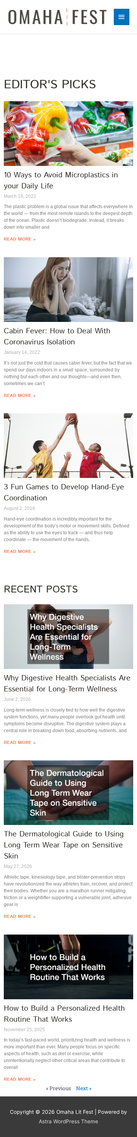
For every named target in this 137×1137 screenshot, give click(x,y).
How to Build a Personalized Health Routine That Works (64, 1014)
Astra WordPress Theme (68, 1121)
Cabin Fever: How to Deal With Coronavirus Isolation (57, 337)
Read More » (19, 239)
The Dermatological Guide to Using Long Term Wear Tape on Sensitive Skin (64, 845)
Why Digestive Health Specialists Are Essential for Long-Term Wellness (67, 684)
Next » (83, 1088)
